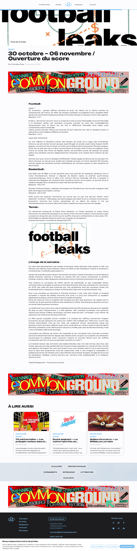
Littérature (87, 472)
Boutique (23, 530)
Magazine (78, 4)
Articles (58, 4)
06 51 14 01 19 (56, 537)
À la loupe (56, 466)
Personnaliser (98, 546)
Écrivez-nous (57, 519)
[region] (68, 545)
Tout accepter (127, 546)
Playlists (68, 478)
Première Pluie (44, 4)
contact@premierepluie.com (63, 532)
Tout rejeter (112, 546)
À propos (23, 519)
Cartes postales (77, 466)
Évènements (50, 472)
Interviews (69, 472)
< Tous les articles (18, 42)
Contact (92, 4)
